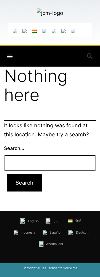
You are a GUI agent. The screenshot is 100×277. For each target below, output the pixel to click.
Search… (14, 148)
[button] (9, 56)
